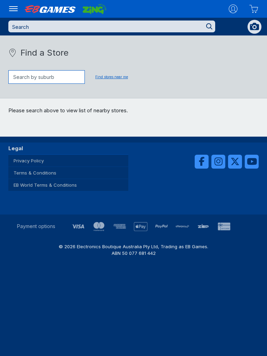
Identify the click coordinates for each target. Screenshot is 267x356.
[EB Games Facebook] (202, 162)
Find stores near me (111, 77)
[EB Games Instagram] (218, 162)
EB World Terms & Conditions (45, 185)
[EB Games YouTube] (252, 162)
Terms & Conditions (35, 173)
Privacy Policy (29, 160)
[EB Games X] (235, 162)
